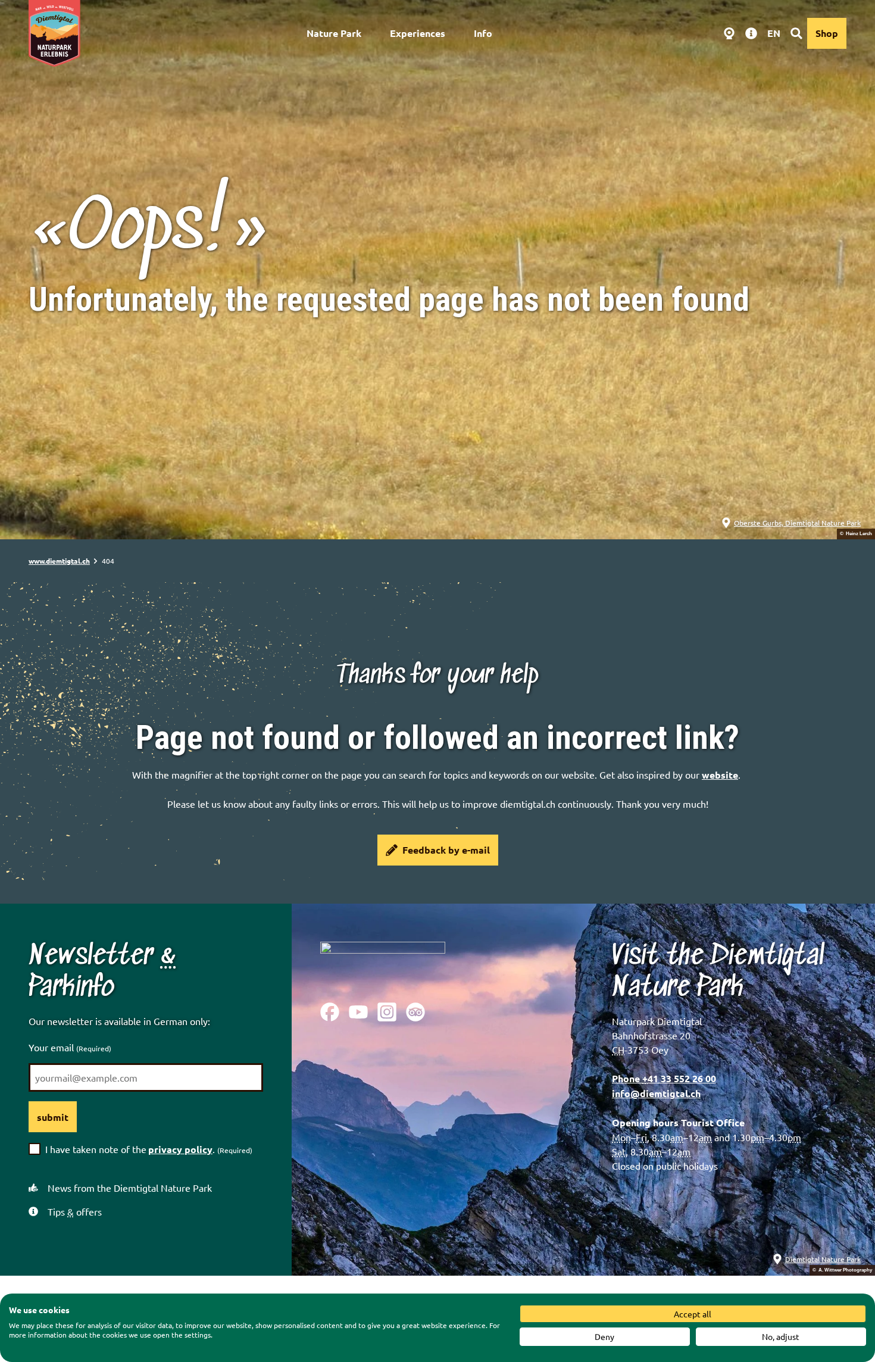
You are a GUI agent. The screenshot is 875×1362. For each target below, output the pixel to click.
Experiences (417, 33)
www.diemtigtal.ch (59, 561)
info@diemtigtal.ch (656, 1093)
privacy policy (180, 1149)
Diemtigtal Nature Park (823, 1259)
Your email (70, 1047)
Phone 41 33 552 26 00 (664, 1078)
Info (483, 33)
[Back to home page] (54, 33)
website (720, 775)
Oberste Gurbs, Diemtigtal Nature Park (797, 522)
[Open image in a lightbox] (382, 962)
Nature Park (334, 33)
